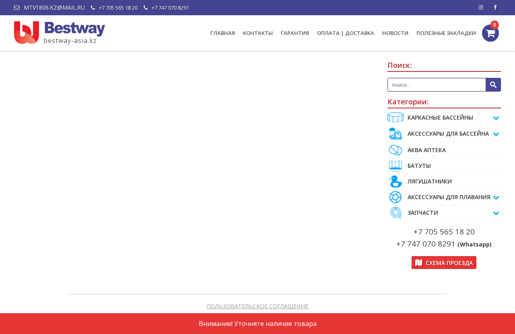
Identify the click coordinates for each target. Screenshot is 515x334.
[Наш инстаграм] (481, 8)
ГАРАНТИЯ (295, 33)
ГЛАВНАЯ (222, 33)
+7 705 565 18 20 (118, 7)
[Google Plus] (495, 8)
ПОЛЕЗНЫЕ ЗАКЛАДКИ (446, 33)
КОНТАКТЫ (258, 33)
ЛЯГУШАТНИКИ (430, 181)
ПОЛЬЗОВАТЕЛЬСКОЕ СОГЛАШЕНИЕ (257, 306)
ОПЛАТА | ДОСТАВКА (345, 33)
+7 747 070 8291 (170, 7)
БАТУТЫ (419, 165)
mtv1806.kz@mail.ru (54, 7)
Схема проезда (448, 263)
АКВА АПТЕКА (427, 150)
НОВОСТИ (395, 33)
